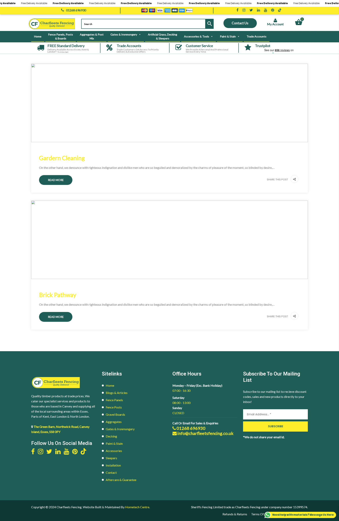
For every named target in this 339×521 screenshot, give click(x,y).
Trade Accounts (256, 36)
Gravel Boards (115, 414)
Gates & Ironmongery (120, 429)
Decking (111, 436)
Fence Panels (114, 400)
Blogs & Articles (117, 393)
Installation (113, 465)
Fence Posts (114, 407)
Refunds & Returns (234, 514)
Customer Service (199, 46)
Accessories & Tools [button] (196, 36)
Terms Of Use (260, 514)
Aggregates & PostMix (92, 36)
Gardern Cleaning (62, 157)
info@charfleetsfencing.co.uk (205, 433)
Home (37, 36)
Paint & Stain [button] (228, 36)
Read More (56, 180)
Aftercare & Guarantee (121, 480)
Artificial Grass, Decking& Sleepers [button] (162, 36)
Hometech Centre (137, 507)
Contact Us (240, 23)
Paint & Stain (114, 443)
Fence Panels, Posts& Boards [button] (60, 36)
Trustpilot (262, 46)
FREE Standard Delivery (66, 46)
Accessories (114, 451)
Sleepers (111, 458)
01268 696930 (190, 428)
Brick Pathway (57, 294)
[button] (293, 179)
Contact (111, 472)
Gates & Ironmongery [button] (123, 34)
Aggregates (114, 422)
